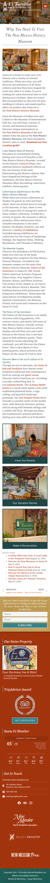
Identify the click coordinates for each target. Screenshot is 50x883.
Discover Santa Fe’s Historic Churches (27, 578)
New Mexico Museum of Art (22, 132)
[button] (45, 6)
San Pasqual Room (29, 397)
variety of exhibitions (26, 230)
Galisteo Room (15, 384)
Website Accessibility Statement (25, 876)
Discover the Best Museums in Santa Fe (27, 561)
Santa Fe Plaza (27, 163)
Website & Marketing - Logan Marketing (25, 879)
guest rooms (32, 375)
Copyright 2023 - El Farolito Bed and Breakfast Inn (25, 872)
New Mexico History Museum (23, 110)
